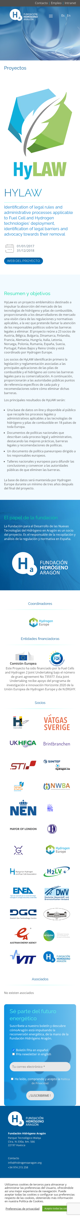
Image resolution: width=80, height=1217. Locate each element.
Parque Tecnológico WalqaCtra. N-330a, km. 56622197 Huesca (24, 1141)
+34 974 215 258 (18, 1167)
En (69, 16)
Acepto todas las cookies (58, 1208)
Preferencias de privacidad (22, 1208)
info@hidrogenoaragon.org (25, 1162)
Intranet (70, 3)
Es (63, 16)
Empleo (56, 3)
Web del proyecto (23, 261)
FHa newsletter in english (33, 1054)
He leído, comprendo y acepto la (42, 1081)
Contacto (41, 3)
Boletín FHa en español (31, 1050)
